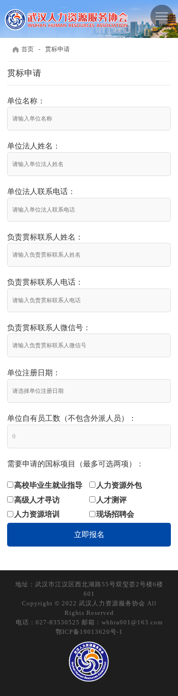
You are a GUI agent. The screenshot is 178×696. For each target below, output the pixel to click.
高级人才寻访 (37, 500)
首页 (27, 49)
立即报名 (89, 534)
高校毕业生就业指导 (48, 485)
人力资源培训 (37, 514)
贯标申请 (57, 49)
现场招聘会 (115, 514)
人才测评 (111, 500)
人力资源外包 (119, 485)
